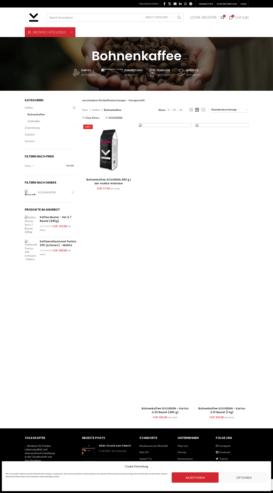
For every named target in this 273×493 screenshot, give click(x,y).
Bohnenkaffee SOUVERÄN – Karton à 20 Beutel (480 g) (165, 410)
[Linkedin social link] (180, 4)
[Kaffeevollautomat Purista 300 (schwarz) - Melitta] (31, 250)
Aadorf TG (145, 458)
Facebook (224, 452)
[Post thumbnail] (89, 449)
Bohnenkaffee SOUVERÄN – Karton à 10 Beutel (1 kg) (221, 410)
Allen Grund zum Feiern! (115, 446)
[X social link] (169, 4)
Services (30, 141)
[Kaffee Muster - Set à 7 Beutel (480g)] (31, 224)
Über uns (182, 445)
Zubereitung (32, 127)
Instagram (224, 445)
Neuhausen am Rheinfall (153, 445)
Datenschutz (185, 458)
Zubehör (30, 134)
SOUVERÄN (115, 117)
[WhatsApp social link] (185, 4)
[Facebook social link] (164, 4)
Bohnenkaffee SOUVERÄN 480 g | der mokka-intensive (108, 181)
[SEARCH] (179, 17)
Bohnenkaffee (36, 114)
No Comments (119, 451)
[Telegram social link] (190, 4)
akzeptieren (195, 477)
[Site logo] (34, 17)
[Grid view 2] (191, 109)
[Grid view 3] (197, 109)
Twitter (223, 458)
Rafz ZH (144, 452)
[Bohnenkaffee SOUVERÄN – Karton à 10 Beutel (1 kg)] (221, 264)
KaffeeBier (34, 121)
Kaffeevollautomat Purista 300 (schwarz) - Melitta (58, 243)
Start (85, 109)
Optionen (243, 477)
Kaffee (29, 107)
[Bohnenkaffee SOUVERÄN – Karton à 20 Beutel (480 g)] (165, 264)
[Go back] (87, 56)
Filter (70, 165)
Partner (182, 452)
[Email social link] (175, 4)
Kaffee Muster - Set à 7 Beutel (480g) (55, 219)
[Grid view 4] (203, 109)
